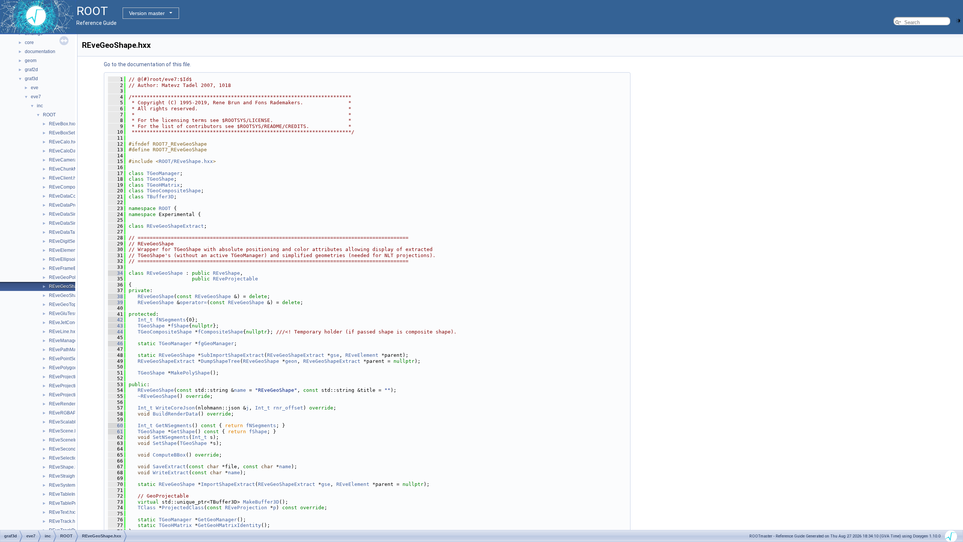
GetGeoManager (217, 519)
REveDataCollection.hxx (74, 196)
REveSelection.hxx (68, 458)
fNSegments (171, 320)
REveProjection (246, 507)
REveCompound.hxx (70, 187)
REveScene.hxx (65, 431)
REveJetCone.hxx (67, 322)
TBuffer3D (160, 196)
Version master (147, 13)
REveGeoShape (165, 273)
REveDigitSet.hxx (67, 241)
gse (334, 355)
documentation (40, 51)
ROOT (49, 114)
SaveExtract (169, 466)
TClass (147, 507)
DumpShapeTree (220, 361)
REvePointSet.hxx (67, 358)
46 (115, 343)
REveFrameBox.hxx (69, 268)
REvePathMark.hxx (68, 349)
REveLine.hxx (63, 331)
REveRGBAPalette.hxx (72, 413)
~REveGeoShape (157, 396)
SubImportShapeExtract (232, 355)
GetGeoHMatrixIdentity (229, 525)
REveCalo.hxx (63, 142)
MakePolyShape (190, 373)
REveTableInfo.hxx (68, 494)
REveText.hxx (63, 512)
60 (115, 425)
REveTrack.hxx (64, 521)
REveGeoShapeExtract (175, 226)
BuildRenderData (175, 414)
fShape (180, 326)
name (240, 390)
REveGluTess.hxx (67, 313)
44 (115, 332)
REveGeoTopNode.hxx (72, 304)
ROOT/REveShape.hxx (186, 161)
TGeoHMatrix (163, 185)
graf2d (31, 69)
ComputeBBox (169, 455)
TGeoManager (163, 173)
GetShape (183, 431)
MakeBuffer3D (261, 502)
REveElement (361, 355)
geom (30, 60)
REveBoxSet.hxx (66, 133)
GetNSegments (174, 425)
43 (115, 326)
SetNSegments (171, 437)
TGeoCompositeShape (174, 190)
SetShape (165, 443)
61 (115, 431)
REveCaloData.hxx (68, 151)
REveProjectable (235, 279)
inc (40, 105)
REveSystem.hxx (66, 485)
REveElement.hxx (67, 250)
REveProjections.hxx (70, 394)
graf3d (31, 78)
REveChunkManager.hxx (74, 169)
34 (115, 273)
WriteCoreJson (175, 408)
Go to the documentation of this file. (147, 64)
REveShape (226, 273)
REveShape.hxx (65, 467)
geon (291, 361)
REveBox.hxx (62, 123)
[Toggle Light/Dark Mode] (958, 20)
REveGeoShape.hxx (70, 286)
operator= (193, 302)
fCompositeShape (220, 332)
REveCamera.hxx (67, 160)
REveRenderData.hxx (71, 403)
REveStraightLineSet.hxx (74, 476)
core (29, 42)
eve (34, 87)
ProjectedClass (183, 507)
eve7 (36, 96)
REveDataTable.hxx (69, 232)
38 (115, 296)
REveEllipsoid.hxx (67, 259)
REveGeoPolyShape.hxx (74, 277)
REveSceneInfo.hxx (69, 440)
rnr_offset (288, 408)
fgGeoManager (216, 343)
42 (115, 320)
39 (115, 302)
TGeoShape (160, 179)
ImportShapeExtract (228, 484)
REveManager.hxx (68, 340)
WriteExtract (171, 472)
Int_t (145, 320)
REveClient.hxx (65, 178)
